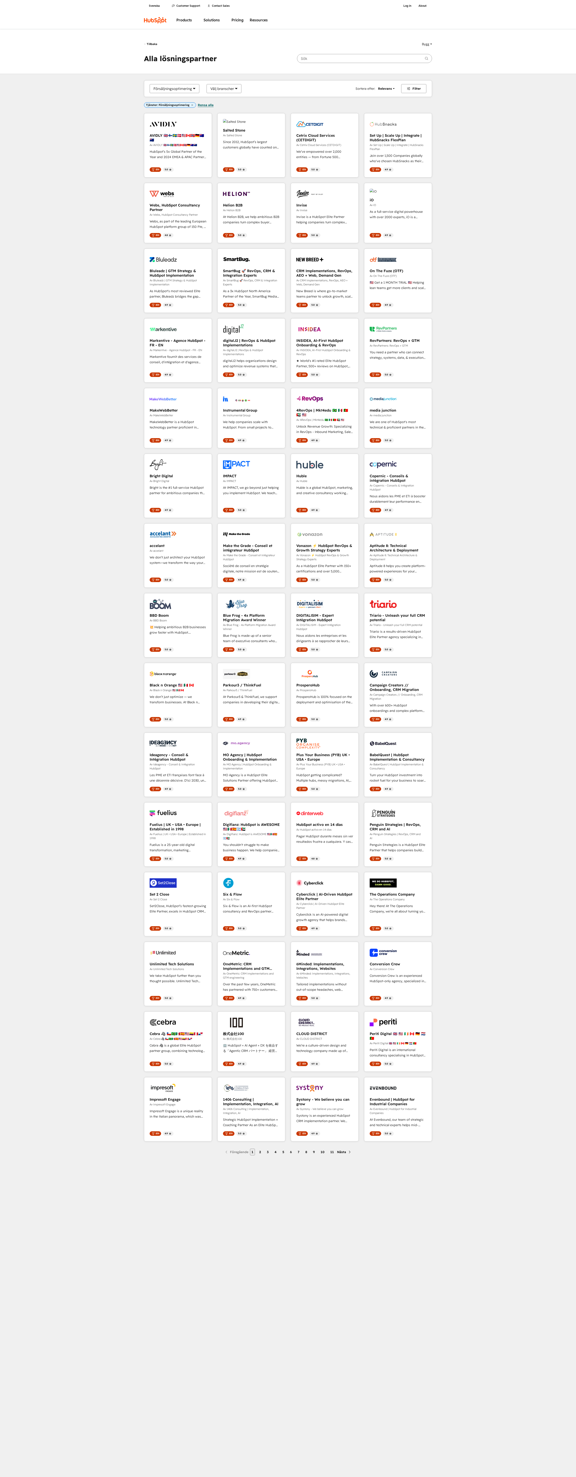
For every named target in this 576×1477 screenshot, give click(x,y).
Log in (407, 5)
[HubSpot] (155, 20)
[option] (172, 88)
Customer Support (188, 5)
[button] (427, 44)
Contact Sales (221, 5)
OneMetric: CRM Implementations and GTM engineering (246, 966)
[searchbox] (364, 58)
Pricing (237, 20)
